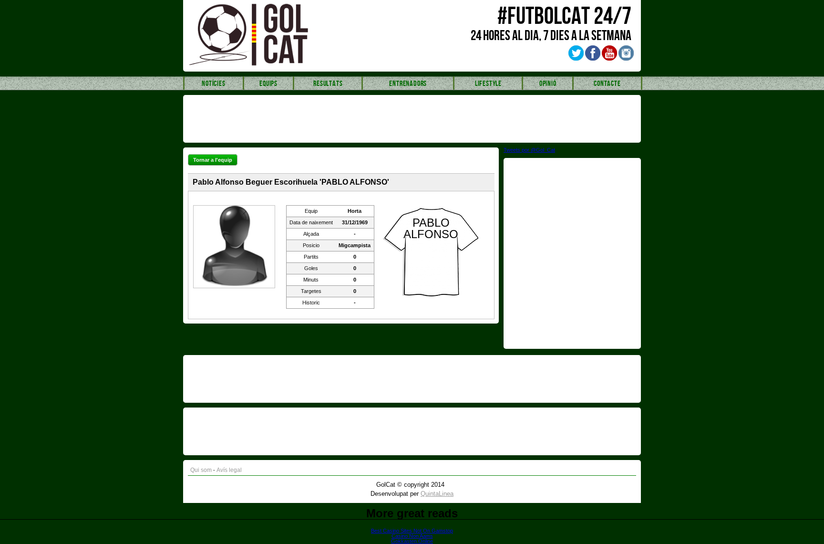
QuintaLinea (437, 493)
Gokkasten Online (412, 541)
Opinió (547, 83)
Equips (268, 83)
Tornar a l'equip (212, 160)
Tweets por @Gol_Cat (529, 150)
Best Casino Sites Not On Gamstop (412, 531)
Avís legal (229, 470)
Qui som (201, 470)
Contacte (607, 83)
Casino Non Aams (412, 536)
